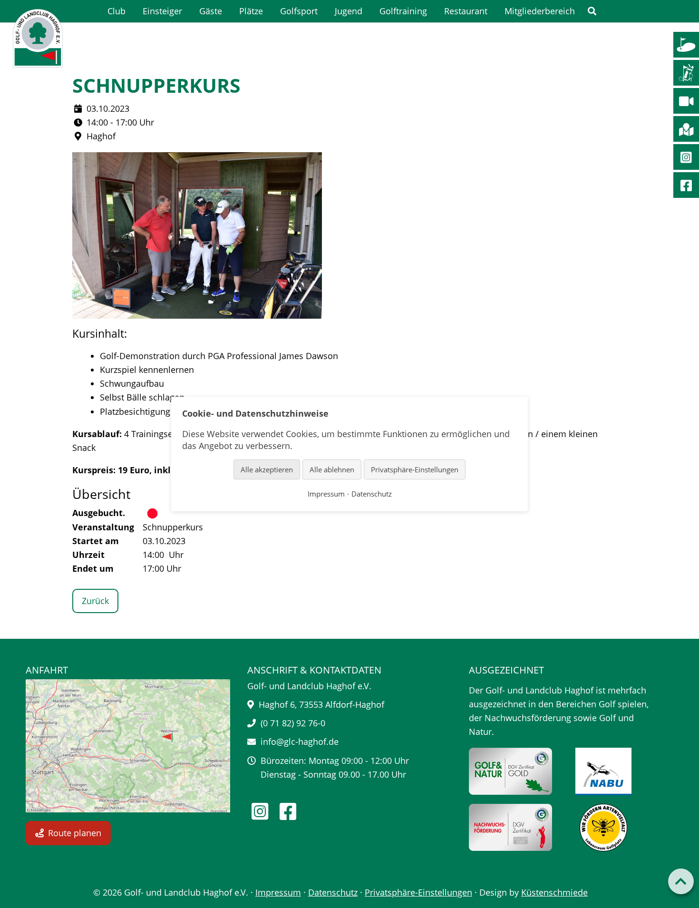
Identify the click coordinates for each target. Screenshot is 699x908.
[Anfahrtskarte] (128, 745)
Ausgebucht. (98, 512)
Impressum (278, 892)
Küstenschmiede (554, 892)
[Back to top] (681, 881)
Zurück (95, 600)
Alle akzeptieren (267, 469)
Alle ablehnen (332, 469)
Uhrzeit (88, 554)
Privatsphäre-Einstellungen (418, 892)
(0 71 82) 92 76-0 (293, 723)
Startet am (95, 541)
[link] (592, 11)
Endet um (93, 568)
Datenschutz (333, 892)
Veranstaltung (103, 527)
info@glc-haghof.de (300, 741)
